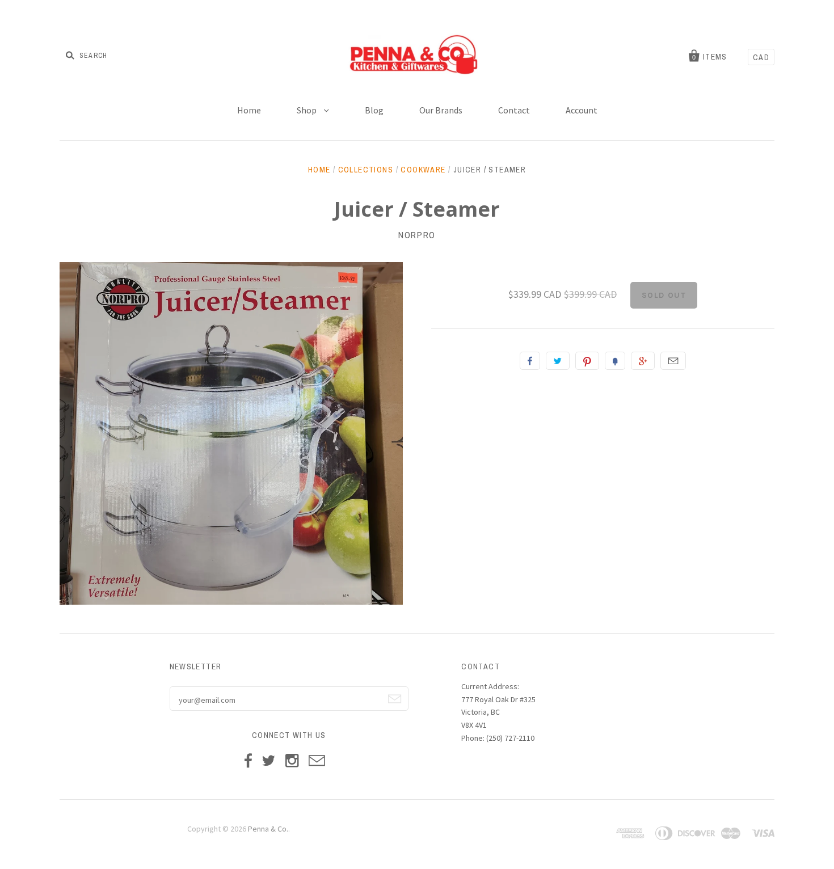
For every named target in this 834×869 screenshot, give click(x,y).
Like (530, 361)
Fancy (615, 361)
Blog (374, 110)
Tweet (558, 361)
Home (249, 110)
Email (673, 361)
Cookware (423, 169)
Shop (307, 110)
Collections (365, 169)
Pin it (587, 361)
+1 (643, 361)
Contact (514, 110)
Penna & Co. (268, 829)
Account (581, 110)
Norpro (417, 235)
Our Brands (440, 110)
